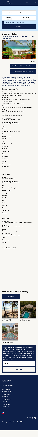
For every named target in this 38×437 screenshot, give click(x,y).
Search (19, 27)
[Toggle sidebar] (35, 2)
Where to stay (6, 394)
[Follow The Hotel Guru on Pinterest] (35, 418)
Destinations (6, 389)
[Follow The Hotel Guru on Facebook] (30, 418)
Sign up (19, 369)
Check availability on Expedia (23, 71)
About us (5, 397)
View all (11, 297)
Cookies (4, 402)
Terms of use (6, 404)
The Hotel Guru (7, 386)
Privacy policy (6, 399)
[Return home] (7, 2)
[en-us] (3, 413)
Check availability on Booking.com (23, 66)
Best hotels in (6, 392)
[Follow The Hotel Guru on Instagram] (32, 418)
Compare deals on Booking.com (14, 22)
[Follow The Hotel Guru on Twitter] (28, 418)
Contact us (5, 407)
